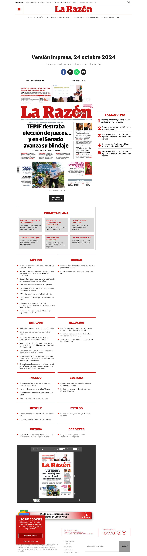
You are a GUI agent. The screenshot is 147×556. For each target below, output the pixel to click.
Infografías (64, 17)
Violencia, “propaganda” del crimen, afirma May (37, 328)
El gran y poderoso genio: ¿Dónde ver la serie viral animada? (115, 121)
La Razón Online (37, 81)
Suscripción (68, 550)
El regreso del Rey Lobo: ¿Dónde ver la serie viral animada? (115, 145)
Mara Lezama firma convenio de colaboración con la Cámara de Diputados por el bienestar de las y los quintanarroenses (37, 358)
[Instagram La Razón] (114, 533)
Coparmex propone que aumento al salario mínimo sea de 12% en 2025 (75, 335)
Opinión (39, 17)
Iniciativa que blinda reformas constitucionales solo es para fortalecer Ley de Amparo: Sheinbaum (37, 273)
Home (30, 17)
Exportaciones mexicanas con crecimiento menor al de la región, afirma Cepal (76, 329)
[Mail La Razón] (83, 72)
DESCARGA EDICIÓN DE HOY (56, 198)
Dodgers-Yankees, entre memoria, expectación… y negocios (72, 436)
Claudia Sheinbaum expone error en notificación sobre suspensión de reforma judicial (37, 280)
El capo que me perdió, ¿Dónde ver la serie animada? (116, 128)
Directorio (67, 544)
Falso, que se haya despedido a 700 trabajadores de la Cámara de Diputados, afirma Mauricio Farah (37, 305)
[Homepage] (73, 9)
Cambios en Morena (44, 2)
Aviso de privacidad (30, 541)
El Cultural (79, 17)
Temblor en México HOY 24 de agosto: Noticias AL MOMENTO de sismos (116, 136)
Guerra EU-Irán (31, 2)
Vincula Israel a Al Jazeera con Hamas (34, 398)
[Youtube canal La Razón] (124, 533)
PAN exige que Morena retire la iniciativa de (36, 294)
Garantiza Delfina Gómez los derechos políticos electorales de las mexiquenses (37, 352)
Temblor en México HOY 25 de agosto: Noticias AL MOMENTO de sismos (116, 153)
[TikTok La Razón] (119, 533)
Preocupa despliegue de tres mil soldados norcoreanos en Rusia (35, 384)
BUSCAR (125, 546)
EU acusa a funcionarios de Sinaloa (64, 2)
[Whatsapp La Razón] (77, 72)
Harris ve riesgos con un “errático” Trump (35, 389)
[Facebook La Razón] (63, 72)
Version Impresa (111, 17)
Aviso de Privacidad (71, 553)
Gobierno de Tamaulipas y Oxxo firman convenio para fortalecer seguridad (34, 338)
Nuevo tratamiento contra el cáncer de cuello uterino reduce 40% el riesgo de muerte (36, 436)
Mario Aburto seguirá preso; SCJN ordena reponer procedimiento (35, 312)
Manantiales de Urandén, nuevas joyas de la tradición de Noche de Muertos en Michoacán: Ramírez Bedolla (37, 345)
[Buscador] (128, 2)
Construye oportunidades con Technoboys (35, 419)
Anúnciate (68, 547)
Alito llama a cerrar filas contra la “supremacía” (37, 285)
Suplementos (94, 17)
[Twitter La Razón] (70, 72)
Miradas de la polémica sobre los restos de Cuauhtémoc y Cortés (75, 384)
